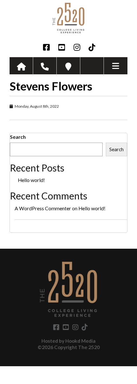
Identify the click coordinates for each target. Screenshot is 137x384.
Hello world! (31, 180)
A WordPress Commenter (43, 208)
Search (18, 137)
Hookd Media (80, 341)
